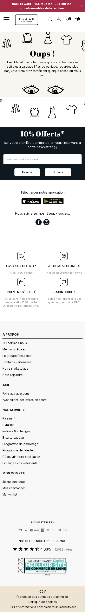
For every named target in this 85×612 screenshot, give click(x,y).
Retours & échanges (16, 431)
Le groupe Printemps (16, 355)
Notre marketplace (15, 368)
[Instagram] (46, 222)
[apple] (31, 201)
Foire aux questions (15, 393)
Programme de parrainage (20, 444)
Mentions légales (14, 349)
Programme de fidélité (17, 450)
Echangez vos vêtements (19, 463)
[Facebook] (38, 222)
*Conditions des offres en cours (24, 400)
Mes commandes (14, 488)
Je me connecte (13, 481)
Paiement (8, 418)
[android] (53, 201)
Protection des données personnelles (42, 596)
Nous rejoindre (12, 375)
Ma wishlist (9, 494)
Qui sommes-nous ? (15, 343)
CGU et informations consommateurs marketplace (42, 607)
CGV (42, 591)
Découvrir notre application (21, 456)
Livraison (8, 424)
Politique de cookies (42, 602)
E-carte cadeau (13, 437)
